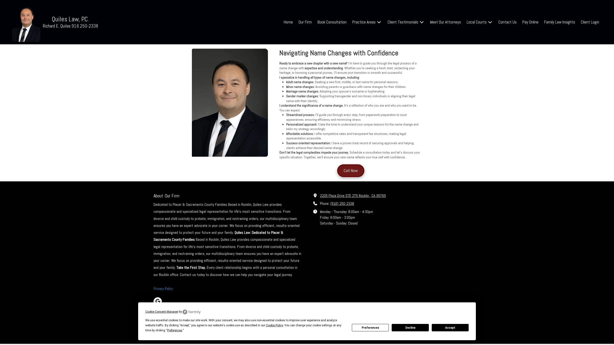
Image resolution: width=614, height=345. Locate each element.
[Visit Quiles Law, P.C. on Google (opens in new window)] (158, 301)
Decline (410, 327)
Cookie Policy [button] (274, 325)
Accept (450, 327)
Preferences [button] (174, 330)
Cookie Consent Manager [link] (161, 311)
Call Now (351, 170)
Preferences (370, 327)
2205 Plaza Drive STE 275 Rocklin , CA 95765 (353, 195)
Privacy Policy (163, 288)
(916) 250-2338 (342, 203)
